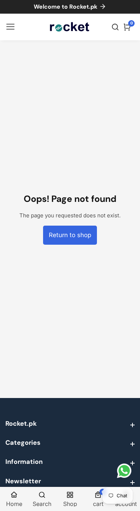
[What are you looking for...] (116, 27)
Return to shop (70, 235)
